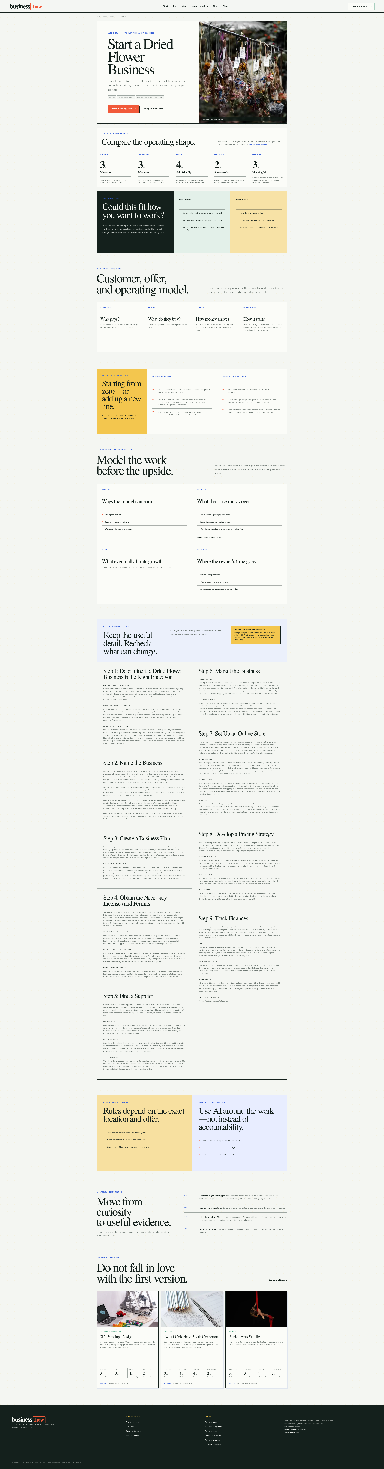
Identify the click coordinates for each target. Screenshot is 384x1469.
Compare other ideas (153, 108)
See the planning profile (123, 108)
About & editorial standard (295, 1429)
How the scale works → (258, 144)
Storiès (209, 119)
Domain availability (213, 1435)
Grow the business (133, 1431)
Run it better (131, 1426)
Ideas (215, 6)
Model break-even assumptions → (210, 537)
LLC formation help (213, 1444)
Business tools (211, 1431)
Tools (225, 6)
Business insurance (213, 1440)
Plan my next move (361, 6)
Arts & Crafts (121, 17)
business (26, 6)
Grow (184, 6)
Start (165, 6)
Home (98, 17)
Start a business (132, 1422)
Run (175, 6)
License (220, 119)
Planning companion (213, 1426)
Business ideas (109, 17)
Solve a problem (200, 6)
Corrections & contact (293, 1432)
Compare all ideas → (278, 1280)
